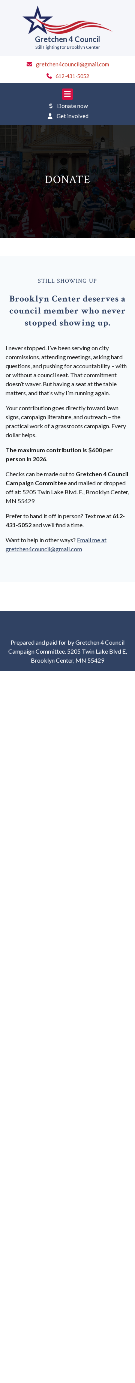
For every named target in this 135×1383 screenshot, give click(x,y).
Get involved (72, 115)
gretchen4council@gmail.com (72, 64)
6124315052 (72, 76)
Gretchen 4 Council (67, 39)
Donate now (72, 105)
